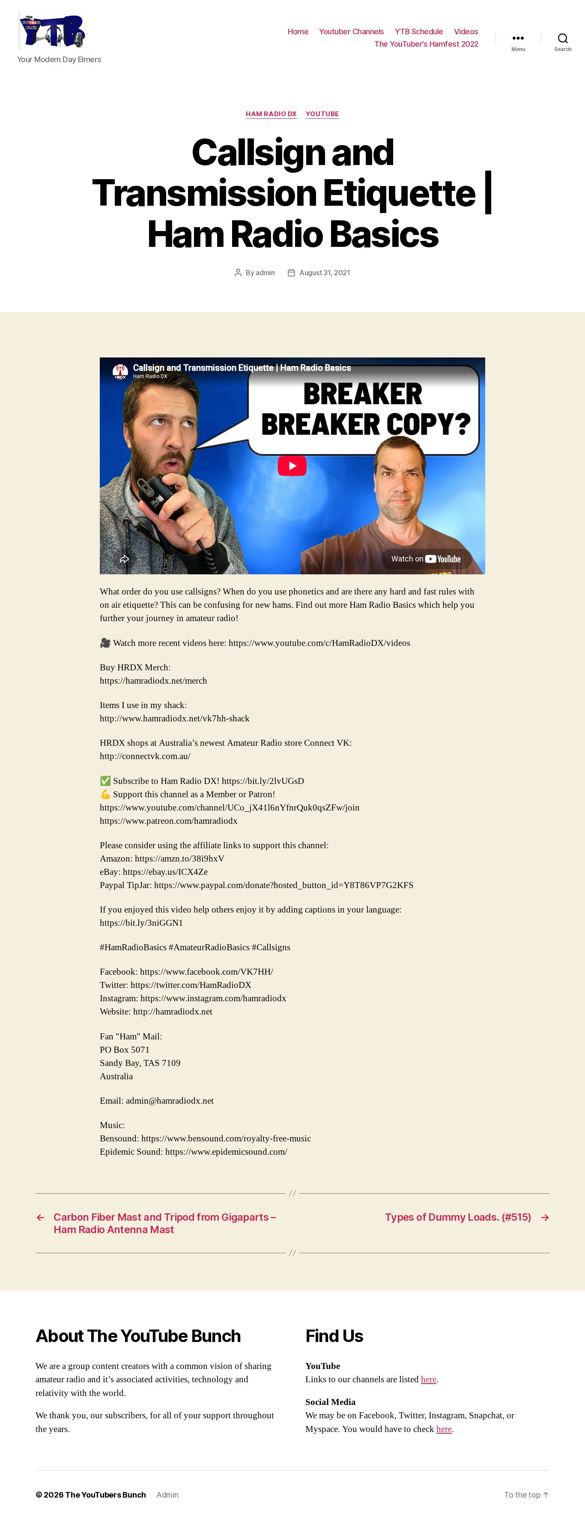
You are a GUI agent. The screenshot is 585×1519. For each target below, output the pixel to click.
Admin (167, 1494)
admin (265, 272)
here (428, 1379)
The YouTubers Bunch (105, 1494)
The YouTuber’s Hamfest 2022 (426, 43)
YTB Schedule (419, 31)
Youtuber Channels (351, 31)
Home (298, 31)
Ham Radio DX (271, 114)
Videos (466, 31)
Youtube (322, 114)
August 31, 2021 (324, 272)
